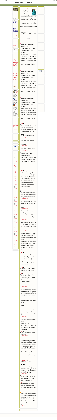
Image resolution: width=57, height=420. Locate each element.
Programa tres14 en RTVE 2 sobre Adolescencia (15, 44)
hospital (24, 39)
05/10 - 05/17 (15, 222)
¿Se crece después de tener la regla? (17, 105)
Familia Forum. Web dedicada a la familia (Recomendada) (15, 64)
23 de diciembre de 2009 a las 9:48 (24, 381)
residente (28, 39)
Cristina (22, 123)
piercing (26, 39)
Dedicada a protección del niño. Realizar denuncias (15, 62)
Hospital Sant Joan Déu (15, 125)
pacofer (22, 170)
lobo (21, 273)
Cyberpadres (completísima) (14, 60)
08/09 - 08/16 (15, 205)
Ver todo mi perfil (14, 88)
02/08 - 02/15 (15, 239)
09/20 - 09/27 (15, 197)
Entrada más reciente (22, 409)
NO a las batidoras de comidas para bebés (15, 168)
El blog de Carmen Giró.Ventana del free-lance (15, 122)
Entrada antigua (35, 409)
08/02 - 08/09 (15, 206)
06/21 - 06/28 (15, 214)
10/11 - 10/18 (15, 193)
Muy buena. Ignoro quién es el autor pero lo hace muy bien (15, 71)
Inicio (29, 409)
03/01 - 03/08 (15, 235)
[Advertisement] (40, 10)
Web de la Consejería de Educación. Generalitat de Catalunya (15, 42)
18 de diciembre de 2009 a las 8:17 (24, 335)
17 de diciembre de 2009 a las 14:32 (24, 230)
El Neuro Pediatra (14, 123)
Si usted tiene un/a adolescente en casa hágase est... (15, 177)
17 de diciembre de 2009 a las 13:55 (24, 208)
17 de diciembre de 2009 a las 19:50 (24, 316)
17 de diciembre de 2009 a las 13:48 (24, 198)
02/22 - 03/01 (15, 236)
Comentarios (15, 51)
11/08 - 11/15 (15, 188)
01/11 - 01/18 (15, 244)
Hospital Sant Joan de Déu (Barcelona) (15, 65)
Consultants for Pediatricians (14, 59)
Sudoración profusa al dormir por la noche (17, 112)
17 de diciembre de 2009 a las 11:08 (24, 137)
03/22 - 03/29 (15, 231)
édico (23, 39)
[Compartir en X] (28, 38)
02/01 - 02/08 (15, 240)
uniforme (32, 39)
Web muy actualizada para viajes (15, 82)
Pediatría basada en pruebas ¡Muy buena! (15, 129)
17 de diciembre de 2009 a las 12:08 (24, 145)
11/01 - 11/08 (15, 189)
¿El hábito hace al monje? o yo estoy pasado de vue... (15, 172)
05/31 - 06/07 (15, 218)
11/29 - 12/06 (15, 184)
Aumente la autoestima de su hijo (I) (15, 166)
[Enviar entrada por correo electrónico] (25, 38)
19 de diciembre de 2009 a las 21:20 (24, 373)
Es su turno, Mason (15, 181)
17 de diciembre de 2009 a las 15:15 (24, 286)
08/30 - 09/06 (15, 201)
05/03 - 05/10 (15, 223)
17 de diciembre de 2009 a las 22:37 (24, 330)
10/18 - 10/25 (15, 192)
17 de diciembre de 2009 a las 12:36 (24, 150)
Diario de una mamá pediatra (24, 360)
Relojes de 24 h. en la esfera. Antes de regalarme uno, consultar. (15, 79)
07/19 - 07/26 (15, 209)
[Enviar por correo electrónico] (27, 38)
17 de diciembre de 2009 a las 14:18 (24, 219)
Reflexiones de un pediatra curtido (22, 2)
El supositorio (14, 124)
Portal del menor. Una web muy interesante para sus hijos (15, 75)
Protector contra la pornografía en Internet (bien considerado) (15, 77)
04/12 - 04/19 (15, 227)
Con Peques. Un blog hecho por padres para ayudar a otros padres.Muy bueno (15, 57)
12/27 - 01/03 (15, 161)
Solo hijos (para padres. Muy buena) (15, 81)
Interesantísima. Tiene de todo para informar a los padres (15, 67)
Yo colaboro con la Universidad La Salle (15, 40)
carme (22, 69)
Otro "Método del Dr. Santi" (15, 180)
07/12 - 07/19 (15, 210)
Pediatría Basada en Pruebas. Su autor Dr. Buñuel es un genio (15, 73)
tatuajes (30, 39)
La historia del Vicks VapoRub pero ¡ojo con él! (17, 99)
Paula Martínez (22, 382)
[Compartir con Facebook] (29, 38)
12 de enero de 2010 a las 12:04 (24, 405)
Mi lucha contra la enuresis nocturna (15, 45)
